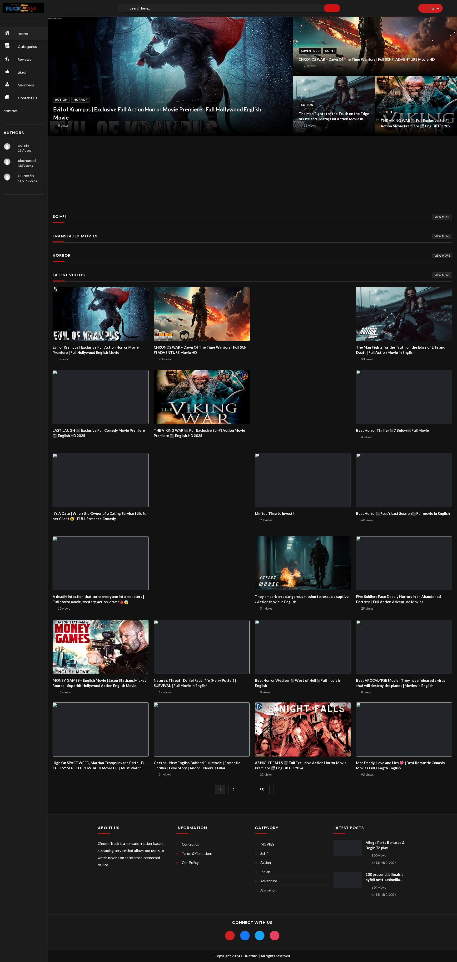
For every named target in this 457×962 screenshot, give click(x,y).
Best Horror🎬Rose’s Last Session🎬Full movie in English (403, 513)
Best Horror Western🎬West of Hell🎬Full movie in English (298, 683)
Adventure (310, 51)
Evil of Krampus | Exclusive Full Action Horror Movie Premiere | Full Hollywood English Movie (157, 113)
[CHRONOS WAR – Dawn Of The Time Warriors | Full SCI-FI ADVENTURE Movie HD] (202, 314)
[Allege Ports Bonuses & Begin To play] (347, 848)
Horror (81, 100)
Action (61, 100)
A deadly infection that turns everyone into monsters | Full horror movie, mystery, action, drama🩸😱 (98, 599)
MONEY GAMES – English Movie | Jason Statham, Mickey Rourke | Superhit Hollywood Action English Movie (99, 683)
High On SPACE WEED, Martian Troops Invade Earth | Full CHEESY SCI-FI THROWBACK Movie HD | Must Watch (100, 765)
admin (23, 145)
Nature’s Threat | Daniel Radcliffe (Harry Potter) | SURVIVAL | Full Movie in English (195, 683)
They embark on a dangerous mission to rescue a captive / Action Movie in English (302, 599)
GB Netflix (26, 176)
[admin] (7, 146)
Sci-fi (330, 51)
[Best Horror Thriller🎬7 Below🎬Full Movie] (404, 397)
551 (262, 789)
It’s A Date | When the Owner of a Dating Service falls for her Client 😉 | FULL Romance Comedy (100, 516)
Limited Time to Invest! (274, 513)
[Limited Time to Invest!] (303, 480)
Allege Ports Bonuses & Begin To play (385, 845)
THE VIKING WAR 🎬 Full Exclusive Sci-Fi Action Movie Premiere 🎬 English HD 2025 (416, 123)
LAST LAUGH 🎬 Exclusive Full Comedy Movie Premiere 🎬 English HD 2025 (99, 433)
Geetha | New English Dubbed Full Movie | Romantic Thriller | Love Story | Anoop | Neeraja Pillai (197, 765)
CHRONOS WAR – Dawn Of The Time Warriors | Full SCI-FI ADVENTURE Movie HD (367, 59)
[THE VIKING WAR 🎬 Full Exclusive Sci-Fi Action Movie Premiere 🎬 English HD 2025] (202, 397)
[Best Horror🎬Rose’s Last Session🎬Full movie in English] (404, 480)
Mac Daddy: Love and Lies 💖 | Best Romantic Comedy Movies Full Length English (400, 765)
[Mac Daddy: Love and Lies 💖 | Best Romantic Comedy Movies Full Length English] (404, 729)
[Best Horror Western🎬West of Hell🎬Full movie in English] (303, 647)
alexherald (27, 160)
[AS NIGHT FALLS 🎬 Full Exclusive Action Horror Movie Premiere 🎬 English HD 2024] (303, 729)
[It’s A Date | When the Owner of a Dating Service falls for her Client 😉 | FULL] (101, 480)
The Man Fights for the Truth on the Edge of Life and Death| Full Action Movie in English (334, 116)
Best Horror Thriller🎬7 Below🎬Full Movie (392, 430)
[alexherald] (7, 161)
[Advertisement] (190, 171)
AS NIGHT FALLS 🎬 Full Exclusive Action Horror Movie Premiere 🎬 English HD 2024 (301, 765)
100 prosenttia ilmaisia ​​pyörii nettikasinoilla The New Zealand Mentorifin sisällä (385, 877)
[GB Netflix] (7, 176)
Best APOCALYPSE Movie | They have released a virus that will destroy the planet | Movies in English (400, 683)
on (384, 863)
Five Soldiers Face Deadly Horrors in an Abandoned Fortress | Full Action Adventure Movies (398, 599)
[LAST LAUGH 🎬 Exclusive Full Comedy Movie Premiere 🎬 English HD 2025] (101, 397)
